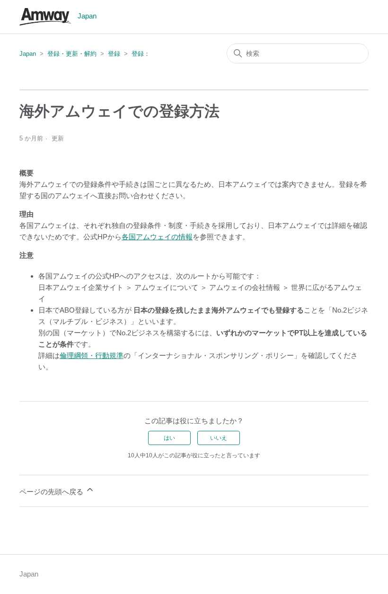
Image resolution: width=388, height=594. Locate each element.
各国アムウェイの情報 (157, 237)
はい (169, 438)
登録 (114, 53)
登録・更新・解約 (72, 53)
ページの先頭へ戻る (52, 492)
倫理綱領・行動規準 (91, 355)
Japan (27, 53)
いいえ (218, 438)
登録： (141, 53)
